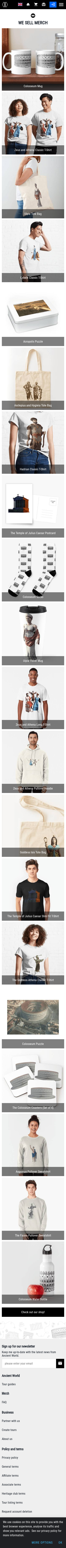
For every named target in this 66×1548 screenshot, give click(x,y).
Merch (5, 1393)
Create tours (9, 1430)
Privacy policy (10, 1457)
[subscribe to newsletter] (60, 1363)
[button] (33, 16)
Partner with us (11, 1421)
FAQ (4, 1402)
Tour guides (9, 1384)
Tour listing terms (12, 1502)
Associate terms (11, 1484)
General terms (10, 1466)
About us (7, 1439)
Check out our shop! (33, 1312)
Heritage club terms (13, 1493)
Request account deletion (17, 1511)
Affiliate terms (10, 1475)
